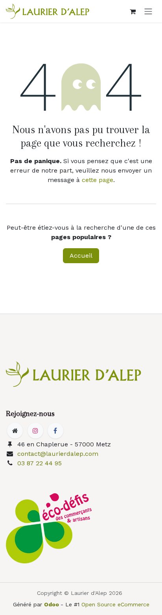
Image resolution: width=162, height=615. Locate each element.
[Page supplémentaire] (15, 430)
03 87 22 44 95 (39, 463)
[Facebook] (55, 430)
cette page (97, 180)
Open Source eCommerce (115, 604)
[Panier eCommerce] (132, 11)
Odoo (52, 604)
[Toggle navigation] (148, 11)
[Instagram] (35, 430)
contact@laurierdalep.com (57, 453)
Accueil (81, 255)
